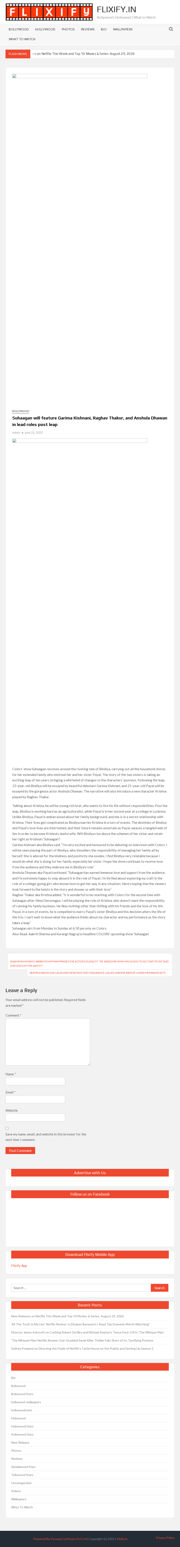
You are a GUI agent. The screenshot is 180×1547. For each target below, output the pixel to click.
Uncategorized (21, 1483)
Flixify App (19, 1265)
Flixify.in (116, 9)
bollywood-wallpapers (26, 1402)
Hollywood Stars (22, 1426)
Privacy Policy (165, 1538)
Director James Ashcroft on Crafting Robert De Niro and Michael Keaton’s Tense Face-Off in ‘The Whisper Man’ (87, 1332)
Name (10, 1074)
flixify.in (122, 1539)
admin (16, 432)
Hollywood (45, 29)
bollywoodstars (21, 1410)
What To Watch (22, 39)
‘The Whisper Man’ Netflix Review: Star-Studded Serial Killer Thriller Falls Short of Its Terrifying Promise (82, 1340)
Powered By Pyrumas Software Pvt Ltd (60, 1539)
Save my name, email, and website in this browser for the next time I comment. (45, 1137)
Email (10, 1092)
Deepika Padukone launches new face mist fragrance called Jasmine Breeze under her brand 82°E (98, 972)
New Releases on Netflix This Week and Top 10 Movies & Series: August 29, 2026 (75, 54)
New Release (20, 1442)
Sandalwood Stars (23, 1467)
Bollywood (19, 29)
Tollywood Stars (22, 1475)
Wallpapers (123, 29)
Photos (68, 29)
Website (11, 1110)
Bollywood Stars (22, 1394)
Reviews (88, 29)
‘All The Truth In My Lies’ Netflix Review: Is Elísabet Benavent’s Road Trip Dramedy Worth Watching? (80, 1324)
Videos (16, 1491)
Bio (104, 29)
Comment (13, 1015)
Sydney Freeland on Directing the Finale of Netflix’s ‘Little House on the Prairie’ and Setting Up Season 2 (82, 1348)
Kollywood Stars (22, 1434)
